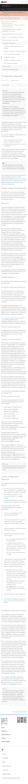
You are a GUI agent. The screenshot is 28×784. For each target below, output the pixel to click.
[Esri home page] (4, 2)
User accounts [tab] (7, 66)
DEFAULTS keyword (9, 114)
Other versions (14, 80)
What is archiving (12, 682)
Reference (22, 25)
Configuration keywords (9, 57)
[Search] (22, 2)
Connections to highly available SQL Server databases (14, 47)
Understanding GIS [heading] (5, 734)
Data (3, 9)
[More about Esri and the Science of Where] (4, 721)
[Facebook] (18, 718)
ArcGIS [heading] (3, 727)
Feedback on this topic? (20, 711)
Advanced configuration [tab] (9, 43)
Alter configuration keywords (10, 63)
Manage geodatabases (7, 23)
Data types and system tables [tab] (10, 69)
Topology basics (7, 393)
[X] (21, 718)
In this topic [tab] (6, 85)
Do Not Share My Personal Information (11, 778)
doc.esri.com (5, 14)
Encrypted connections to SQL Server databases (15, 51)
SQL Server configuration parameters (12, 60)
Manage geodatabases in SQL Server (10, 25)
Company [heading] (3, 738)
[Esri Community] (18, 721)
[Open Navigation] (26, 2)
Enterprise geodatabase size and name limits (12, 34)
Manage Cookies (6, 774)
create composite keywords (13, 318)
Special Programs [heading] (5, 741)
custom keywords (9, 184)
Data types (7, 21)
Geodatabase (13, 21)
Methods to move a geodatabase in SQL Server (13, 37)
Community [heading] (4, 731)
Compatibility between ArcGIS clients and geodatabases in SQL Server (11, 30)
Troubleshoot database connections (10, 40)
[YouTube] (25, 721)
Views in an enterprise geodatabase (12, 54)
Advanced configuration (7, 26)
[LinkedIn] (25, 718)
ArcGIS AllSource (6, 6)
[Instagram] (21, 721)
